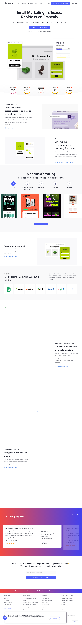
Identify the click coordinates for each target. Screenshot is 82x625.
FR (49, 3)
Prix (19, 3)
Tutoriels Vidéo (26, 608)
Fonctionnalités (27, 3)
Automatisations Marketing (47, 600)
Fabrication (63, 606)
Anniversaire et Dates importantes (27, 188)
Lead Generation (45, 604)
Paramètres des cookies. (70, 615)
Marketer (63, 602)
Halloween (55, 187)
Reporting (44, 606)
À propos (6, 598)
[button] (74, 185)
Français (74, 621)
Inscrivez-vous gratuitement (60, 3)
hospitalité (69, 187)
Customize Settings (54, 618)
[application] (60, 116)
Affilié (62, 609)
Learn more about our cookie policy (15, 619)
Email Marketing (45, 598)
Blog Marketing (26, 609)
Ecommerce (63, 604)
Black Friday (41, 187)
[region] (36, 617)
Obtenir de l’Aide (7, 608)
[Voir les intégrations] (72, 286)
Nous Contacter (7, 604)
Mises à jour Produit (8, 602)
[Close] (64, 614)
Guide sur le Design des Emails (29, 604)
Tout (13, 187)
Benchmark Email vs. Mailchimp (29, 606)
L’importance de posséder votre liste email (24, 590)
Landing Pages (45, 602)
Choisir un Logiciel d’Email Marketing (31, 602)
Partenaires (6, 600)
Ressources (38, 3)
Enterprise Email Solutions (66, 598)
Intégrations (44, 608)
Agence (62, 608)
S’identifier (74, 3)
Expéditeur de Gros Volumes (67, 600)
